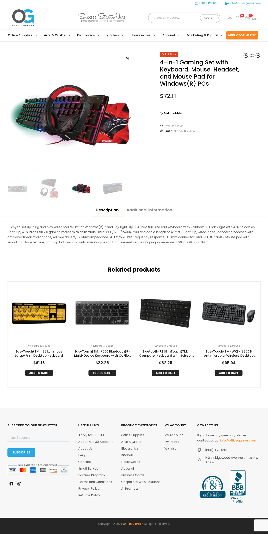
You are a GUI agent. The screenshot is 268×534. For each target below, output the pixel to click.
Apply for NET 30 (242, 35)
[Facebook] (11, 484)
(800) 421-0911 (208, 3)
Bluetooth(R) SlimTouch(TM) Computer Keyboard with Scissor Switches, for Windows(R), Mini (165, 354)
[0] (238, 18)
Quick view (44, 314)
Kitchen (113, 35)
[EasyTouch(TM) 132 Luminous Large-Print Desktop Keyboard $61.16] (258, 55)
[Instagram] (19, 484)
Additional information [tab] (149, 210)
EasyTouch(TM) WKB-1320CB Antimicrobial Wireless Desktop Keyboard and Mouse (229, 354)
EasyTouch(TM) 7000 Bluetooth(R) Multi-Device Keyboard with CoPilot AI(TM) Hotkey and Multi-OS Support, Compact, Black (102, 354)
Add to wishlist (173, 113)
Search (209, 18)
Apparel (168, 35)
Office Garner (133, 524)
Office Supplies (20, 35)
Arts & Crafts (54, 35)
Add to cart (39, 373)
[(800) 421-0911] (199, 450)
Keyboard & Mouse (185, 131)
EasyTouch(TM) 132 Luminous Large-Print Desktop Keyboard (39, 354)
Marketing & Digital (202, 35)
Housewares (140, 35)
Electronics (86, 35)
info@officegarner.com (245, 3)
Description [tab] (107, 210)
